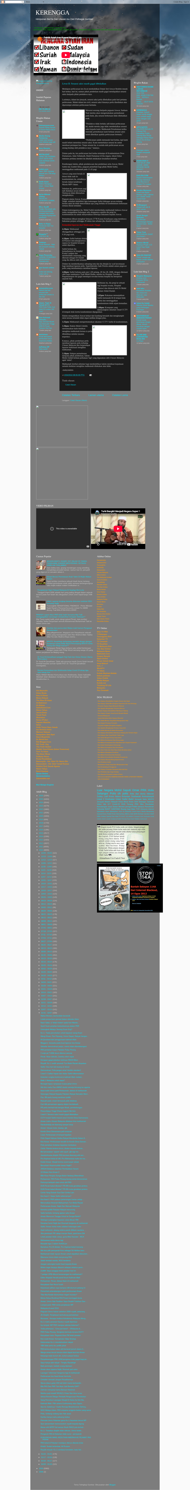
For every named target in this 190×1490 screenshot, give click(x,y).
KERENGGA (53, 12)
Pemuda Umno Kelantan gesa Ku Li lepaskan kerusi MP (63, 1420)
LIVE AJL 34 (43, 236)
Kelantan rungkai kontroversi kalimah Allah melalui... (62, 1077)
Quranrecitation (43, 776)
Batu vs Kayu (45, 224)
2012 (41, 843)
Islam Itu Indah (143, 303)
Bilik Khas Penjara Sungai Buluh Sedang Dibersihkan (62, 1176)
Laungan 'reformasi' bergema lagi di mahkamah (60, 1373)
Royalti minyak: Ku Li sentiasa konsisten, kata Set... (62, 1450)
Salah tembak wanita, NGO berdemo (56, 1261)
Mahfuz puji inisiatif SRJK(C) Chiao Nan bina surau (61, 1393)
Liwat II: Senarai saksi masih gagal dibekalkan (84, 83)
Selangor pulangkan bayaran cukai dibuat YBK (60, 1220)
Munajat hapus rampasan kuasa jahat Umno (59, 1084)
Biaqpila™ (43, 234)
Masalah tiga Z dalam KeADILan (54, 1244)
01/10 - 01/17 (47, 1461)
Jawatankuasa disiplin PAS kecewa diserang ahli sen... (63, 1155)
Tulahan (42, 242)
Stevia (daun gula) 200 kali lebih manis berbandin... (62, 1383)
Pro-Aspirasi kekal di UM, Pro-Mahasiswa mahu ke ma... (64, 1159)
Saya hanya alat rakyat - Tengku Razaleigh (58, 1363)
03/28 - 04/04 (47, 986)
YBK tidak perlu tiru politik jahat (53, 1346)
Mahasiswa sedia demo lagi (52, 1240)
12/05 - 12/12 (47, 863)
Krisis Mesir (123, 802)
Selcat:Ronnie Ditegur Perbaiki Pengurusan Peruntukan (63, 1397)
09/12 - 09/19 (47, 904)
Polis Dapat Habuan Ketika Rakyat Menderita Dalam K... (63, 1138)
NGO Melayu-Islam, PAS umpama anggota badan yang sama (66, 1410)
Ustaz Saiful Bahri (125, 799)
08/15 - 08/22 (47, 918)
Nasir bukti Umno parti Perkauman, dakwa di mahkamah (64, 1091)
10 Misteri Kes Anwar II (50, 1172)
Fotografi (136, 816)
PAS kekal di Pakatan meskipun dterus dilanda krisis (62, 1443)
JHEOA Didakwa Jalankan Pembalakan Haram (60, 1169)
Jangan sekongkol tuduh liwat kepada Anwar (59, 1264)
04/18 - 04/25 (47, 975)
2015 (41, 833)
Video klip (101, 804)
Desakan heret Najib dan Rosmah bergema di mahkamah (64, 1223)
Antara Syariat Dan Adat (109, 816)
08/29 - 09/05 (47, 911)
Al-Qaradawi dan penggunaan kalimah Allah (58, 1040)
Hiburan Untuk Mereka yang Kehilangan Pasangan (144, 307)
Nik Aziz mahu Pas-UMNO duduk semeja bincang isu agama (65, 1087)
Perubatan (149, 804)
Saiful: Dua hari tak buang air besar (55, 1067)
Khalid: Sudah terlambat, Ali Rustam (55, 1446)
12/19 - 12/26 (47, 856)
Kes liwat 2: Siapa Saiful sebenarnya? (56, 1196)
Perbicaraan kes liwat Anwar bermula (56, 1376)
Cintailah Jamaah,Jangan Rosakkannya (57, 1380)
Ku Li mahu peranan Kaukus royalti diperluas (59, 1322)
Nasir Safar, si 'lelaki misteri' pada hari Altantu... (60, 1023)
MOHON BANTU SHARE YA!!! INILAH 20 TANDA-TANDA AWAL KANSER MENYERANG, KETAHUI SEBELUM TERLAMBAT (67, 563)
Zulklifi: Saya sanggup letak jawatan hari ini (58, 1271)
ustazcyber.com (46, 288)
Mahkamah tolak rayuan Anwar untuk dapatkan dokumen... (65, 1254)
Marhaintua (120, 814)
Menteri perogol (125, 807)
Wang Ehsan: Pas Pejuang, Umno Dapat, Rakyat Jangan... (65, 1036)
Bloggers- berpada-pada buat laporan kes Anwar (60, 1043)
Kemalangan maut (104, 807)
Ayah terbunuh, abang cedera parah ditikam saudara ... (63, 1230)
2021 (41, 813)
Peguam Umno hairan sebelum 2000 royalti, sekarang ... (64, 1312)
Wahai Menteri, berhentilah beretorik (55, 1016)
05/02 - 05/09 (47, 969)
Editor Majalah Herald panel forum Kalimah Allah (60, 1278)
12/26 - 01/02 (47, 853)
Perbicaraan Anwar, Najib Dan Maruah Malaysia (60, 1206)
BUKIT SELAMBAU (127, 816)
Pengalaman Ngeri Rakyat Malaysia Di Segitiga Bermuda (60, 590)
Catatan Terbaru (71, 395)
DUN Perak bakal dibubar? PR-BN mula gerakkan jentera (64, 1186)
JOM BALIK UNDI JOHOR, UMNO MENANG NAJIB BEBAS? (143, 166)
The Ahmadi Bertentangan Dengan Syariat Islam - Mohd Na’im (144, 223)
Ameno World (142, 243)
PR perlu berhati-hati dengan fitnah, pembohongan (61, 1108)
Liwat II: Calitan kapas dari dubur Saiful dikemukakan (62, 1074)
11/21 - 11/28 (46, 870)
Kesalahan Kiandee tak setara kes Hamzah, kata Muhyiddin (143, 294)
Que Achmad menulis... (44, 319)
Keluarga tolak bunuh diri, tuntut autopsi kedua (60, 1356)
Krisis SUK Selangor (137, 802)
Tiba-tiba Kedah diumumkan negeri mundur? (59, 1295)
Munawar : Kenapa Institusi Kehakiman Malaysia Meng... (64, 1318)
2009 (41, 1468)
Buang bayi (126, 809)
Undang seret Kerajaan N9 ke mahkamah (142, 280)
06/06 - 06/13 (47, 952)
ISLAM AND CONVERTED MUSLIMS (142, 337)
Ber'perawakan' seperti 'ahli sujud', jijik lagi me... (60, 1152)
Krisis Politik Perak (109, 814)
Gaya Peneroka (45, 255)
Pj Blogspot (141, 205)
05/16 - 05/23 (47, 962)
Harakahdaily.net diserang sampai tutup (57, 1125)
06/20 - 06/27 (47, 945)
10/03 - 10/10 (47, 894)
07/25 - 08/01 (47, 928)
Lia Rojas (139, 341)
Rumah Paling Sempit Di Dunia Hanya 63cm (47, 129)
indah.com (43, 169)
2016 (41, 830)
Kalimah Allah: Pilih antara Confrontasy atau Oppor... (62, 1403)
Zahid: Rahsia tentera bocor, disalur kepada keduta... (62, 1148)
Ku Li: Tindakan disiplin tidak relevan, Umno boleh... (62, 1431)
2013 (41, 840)
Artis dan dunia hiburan (142, 793)
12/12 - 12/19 (47, 860)
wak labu (140, 288)
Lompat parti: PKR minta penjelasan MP (57, 1305)
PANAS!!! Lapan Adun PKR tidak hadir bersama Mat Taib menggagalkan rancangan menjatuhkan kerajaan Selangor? (60, 616)
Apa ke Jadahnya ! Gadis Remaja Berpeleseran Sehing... (64, 1407)
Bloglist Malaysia (144, 276)
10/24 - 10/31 (47, 884)
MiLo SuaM (44, 207)
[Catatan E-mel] (90, 375)
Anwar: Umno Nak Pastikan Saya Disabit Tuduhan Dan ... (64, 1301)
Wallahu (137, 819)
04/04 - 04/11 (46, 982)
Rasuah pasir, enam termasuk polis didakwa (59, 1101)
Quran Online (42, 774)
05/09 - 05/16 (47, 965)
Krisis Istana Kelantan (119, 796)
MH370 (151, 799)
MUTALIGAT (44, 154)
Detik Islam (44, 182)
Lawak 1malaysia (111, 819)
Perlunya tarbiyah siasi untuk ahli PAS (56, 1182)
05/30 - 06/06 (47, 955)
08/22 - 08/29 (47, 914)
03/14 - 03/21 (47, 992)
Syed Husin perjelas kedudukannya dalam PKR (60, 1026)
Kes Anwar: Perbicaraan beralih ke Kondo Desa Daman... (64, 1142)
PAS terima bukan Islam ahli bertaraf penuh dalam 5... (63, 1349)
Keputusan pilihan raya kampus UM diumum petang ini (63, 1288)
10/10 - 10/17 (47, 890)
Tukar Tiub (141, 232)
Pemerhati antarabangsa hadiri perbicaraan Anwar (61, 1291)
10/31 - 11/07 (46, 880)
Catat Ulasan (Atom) (78, 400)
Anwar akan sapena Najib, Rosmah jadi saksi (59, 1369)
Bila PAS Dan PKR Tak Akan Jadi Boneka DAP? (60, 1386)
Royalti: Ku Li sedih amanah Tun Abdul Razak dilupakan (63, 1063)
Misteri (107, 802)
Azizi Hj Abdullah (125, 811)
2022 (41, 809)
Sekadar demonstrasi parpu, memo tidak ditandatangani (64, 1046)
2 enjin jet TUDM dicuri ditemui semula (56, 1053)
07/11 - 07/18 (46, 935)
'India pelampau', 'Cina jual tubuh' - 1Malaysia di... (61, 1329)
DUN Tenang (127, 804)
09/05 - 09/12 (47, 907)
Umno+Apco (136, 811)
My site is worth (45, 107)
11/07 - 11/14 (46, 877)
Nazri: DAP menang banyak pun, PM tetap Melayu (47, 173)
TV (120, 816)
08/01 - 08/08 (47, 924)
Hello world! (43, 349)
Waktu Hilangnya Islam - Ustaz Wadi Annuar (46, 186)
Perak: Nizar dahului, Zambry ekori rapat (57, 1057)
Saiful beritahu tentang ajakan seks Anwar (58, 1213)
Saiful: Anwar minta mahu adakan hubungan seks (61, 1227)
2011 (41, 847)
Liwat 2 (100, 799)
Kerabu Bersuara (143, 190)
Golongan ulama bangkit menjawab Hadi (143, 152)
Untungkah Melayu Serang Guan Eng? (56, 1029)
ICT (109, 804)
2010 (41, 850)
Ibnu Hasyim (44, 148)
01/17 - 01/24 (47, 1457)
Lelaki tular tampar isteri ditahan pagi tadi (47, 141)
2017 (41, 826)
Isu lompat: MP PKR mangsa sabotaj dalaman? (60, 1325)
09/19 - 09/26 (47, 901)
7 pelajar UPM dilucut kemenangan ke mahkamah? (61, 1274)
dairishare (43, 334)
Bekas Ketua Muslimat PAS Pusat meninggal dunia (61, 1298)
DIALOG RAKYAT (143, 255)
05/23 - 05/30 (47, 958)
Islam (141, 816)
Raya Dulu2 (130, 819)
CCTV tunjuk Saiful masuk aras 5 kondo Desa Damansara (64, 1118)
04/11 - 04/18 (46, 979)
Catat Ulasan (70, 385)
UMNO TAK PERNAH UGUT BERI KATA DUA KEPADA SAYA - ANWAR (47, 160)
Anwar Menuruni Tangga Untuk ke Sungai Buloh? (61, 1216)
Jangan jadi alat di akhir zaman (143, 208)
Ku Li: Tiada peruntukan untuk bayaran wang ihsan (61, 1033)
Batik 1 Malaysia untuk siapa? (53, 1080)
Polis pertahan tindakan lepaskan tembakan (58, 1145)
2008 (41, 1472)
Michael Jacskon (144, 814)
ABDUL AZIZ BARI (131, 814)
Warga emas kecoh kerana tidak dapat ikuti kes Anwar (63, 1352)
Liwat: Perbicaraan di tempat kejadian (56, 1135)
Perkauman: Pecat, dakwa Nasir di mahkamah (59, 1281)
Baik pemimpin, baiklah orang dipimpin (56, 1366)
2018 (41, 823)
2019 (41, 820)
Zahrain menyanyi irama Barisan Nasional (58, 1390)
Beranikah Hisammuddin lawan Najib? (56, 1165)
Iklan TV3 (135, 809)
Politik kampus (138, 807)
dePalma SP (44, 347)
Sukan (115, 807)
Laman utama (96, 395)
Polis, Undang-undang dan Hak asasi (56, 1414)
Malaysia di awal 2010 (50, 1308)
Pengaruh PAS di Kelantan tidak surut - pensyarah (61, 1434)
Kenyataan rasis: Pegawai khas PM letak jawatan (61, 1335)
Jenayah (100, 802)
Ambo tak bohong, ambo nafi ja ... (46, 273)
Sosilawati (136, 796)
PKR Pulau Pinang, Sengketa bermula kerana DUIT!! (62, 1332)
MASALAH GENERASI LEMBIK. (47, 200)
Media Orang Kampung (44, 137)
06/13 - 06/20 (47, 948)
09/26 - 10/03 (47, 897)
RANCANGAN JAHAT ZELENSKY (144, 235)
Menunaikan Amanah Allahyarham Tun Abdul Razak (62, 1203)
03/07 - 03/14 (47, 996)
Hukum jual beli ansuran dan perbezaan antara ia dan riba (46, 293)
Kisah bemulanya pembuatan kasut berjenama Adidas (45, 339)
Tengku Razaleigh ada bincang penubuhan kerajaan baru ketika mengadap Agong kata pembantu (47, 213)
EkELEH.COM (142, 176)
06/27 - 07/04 (47, 941)
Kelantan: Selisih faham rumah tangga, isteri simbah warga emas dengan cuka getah (144, 116)
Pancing (124, 819)
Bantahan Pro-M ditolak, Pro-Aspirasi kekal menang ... (63, 1247)
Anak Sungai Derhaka (142, 217)
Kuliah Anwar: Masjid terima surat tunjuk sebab (60, 1162)
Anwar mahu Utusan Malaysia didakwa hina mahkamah (63, 1121)
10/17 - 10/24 (47, 887)
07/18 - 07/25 (47, 931)
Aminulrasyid (148, 796)
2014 (41, 836)
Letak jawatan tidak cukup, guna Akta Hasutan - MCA (62, 1237)
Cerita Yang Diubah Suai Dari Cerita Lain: (57, 1193)
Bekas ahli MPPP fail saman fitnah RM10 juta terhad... (63, 1427)
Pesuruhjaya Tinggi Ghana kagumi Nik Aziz (58, 1111)
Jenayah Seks (141, 799)
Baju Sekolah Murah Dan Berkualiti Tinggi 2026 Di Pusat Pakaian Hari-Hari (46, 325)
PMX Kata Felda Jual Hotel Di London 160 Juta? (47, 309)
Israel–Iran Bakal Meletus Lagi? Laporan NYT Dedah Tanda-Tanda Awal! (144, 195)
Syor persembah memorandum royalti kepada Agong (62, 1424)
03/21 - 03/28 (47, 989)
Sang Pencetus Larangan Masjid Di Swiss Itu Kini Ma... (63, 1400)
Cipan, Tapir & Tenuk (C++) (45, 304)
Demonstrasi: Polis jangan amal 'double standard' (61, 1070)
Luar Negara (105, 790)
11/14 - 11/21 (46, 873)
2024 (41, 802)
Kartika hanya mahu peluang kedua (55, 1417)
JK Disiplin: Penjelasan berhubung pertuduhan (59, 1315)
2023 (41, 806)
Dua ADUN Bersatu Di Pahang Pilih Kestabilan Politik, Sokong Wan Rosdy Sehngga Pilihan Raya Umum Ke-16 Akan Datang (144, 135)
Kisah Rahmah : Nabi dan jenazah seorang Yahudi (47, 247)
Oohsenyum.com (46, 125)
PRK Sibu (139, 804)
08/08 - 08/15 (47, 921)
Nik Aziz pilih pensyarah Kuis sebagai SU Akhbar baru (62, 1250)
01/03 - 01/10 (47, 1464)
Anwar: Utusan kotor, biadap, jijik (54, 1128)
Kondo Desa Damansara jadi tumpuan (56, 1131)
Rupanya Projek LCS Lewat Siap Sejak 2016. (144, 247)
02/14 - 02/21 (47, 1006)
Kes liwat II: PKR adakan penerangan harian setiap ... (62, 1199)
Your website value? (45, 111)
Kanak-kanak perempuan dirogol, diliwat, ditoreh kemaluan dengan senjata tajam (143, 324)
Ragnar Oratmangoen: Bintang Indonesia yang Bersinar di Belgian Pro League (144, 181)
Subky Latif (102, 796)
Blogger (112, 1485)
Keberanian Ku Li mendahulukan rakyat (57, 1342)
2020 (41, 816)
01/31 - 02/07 (47, 1013)
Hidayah (114, 802)
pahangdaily (141, 127)
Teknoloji (100, 809)
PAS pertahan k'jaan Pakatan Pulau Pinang (58, 1050)
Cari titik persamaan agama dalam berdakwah (59, 1104)
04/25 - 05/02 (47, 972)
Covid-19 (116, 804)
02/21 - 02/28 (47, 1003)
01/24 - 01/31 (47, 1454)
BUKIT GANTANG (112, 809)
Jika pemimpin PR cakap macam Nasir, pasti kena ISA (63, 1233)
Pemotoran (149, 807)
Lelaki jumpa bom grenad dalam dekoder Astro (60, 1019)
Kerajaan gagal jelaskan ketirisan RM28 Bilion (59, 1060)
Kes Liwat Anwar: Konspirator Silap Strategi (58, 1339)
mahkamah (143, 819)
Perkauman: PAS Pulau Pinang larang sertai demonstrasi (64, 1179)
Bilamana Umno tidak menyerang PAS (56, 1257)
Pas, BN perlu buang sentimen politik (56, 1097)
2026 (41, 796)
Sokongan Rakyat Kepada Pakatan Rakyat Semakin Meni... (65, 1094)
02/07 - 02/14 (47, 1009)
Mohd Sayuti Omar (127, 790)
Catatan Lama (120, 395)
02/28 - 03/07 (47, 999)
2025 (41, 799)
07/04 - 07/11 (46, 938)
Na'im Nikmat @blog (44, 195)
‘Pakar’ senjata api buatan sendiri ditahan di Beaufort (144, 259)
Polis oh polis (119, 793)
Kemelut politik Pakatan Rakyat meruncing (58, 1210)
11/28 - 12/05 (46, 867)
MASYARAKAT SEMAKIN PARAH (143, 317)
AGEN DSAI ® (142, 161)
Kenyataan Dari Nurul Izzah (52, 1284)
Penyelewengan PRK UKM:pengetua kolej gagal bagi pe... (64, 1359)
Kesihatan (110, 799)
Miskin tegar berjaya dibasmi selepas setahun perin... (62, 1267)
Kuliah (119, 819)
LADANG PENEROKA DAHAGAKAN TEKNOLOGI (47, 259)
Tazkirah (150, 802)
